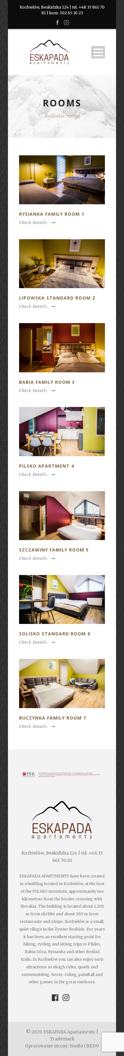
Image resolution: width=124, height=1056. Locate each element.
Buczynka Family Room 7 (52, 718)
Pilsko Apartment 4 (46, 466)
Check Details (33, 222)
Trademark (62, 1039)
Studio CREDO (84, 1046)
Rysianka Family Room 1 (51, 214)
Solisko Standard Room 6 (54, 634)
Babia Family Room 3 (47, 382)
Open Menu (98, 52)
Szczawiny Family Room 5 (54, 550)
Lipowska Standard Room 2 (57, 298)
